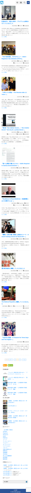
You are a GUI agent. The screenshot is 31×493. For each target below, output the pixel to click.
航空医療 (5, 457)
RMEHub (5, 437)
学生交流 (5, 454)
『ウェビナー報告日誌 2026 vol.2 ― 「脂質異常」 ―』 (17, 378)
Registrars (21, 61)
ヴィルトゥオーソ (7, 441)
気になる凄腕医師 (7, 455)
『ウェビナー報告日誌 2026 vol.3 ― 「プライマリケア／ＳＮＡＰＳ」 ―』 (17, 373)
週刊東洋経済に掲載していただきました (13, 268)
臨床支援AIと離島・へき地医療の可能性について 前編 (17, 393)
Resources (5, 434)
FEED (11, 365)
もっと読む (4, 36)
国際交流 (5, 450)
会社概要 (15, 490)
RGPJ (20, 25)
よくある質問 (17, 2)
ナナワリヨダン (7, 446)
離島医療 (26, 134)
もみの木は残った (12, 405)
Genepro (5, 431)
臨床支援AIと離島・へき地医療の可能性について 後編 (17, 388)
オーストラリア (18, 63)
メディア (20, 270)
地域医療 (26, 25)
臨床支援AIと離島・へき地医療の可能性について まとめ (17, 383)
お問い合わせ (20, 2)
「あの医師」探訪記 (8, 429)
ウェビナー (5, 442)
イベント (5, 439)
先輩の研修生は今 (7, 449)
